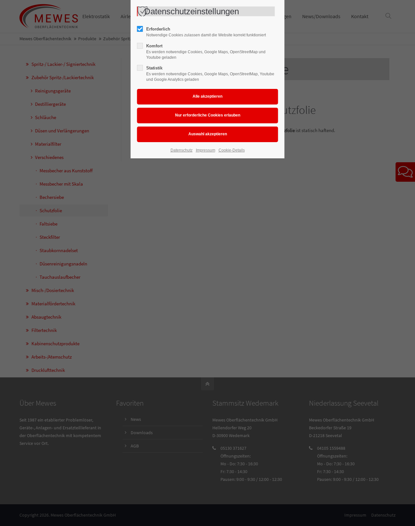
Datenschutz (182, 150)
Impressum (205, 150)
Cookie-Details (232, 150)
